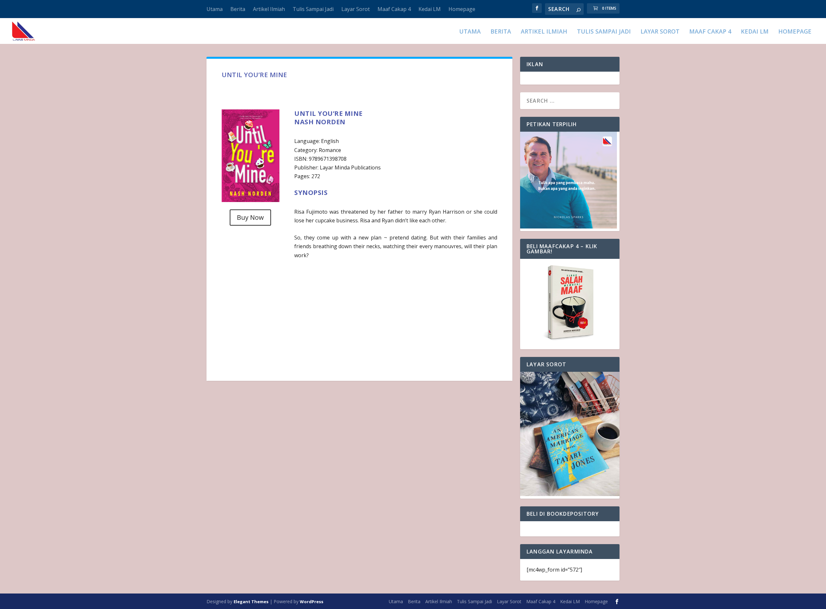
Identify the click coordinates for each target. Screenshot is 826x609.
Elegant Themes (251, 601)
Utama (214, 9)
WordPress (311, 601)
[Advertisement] (359, 317)
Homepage (461, 9)
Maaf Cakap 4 (394, 9)
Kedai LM (429, 9)
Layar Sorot (355, 9)
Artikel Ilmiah (269, 9)
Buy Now (250, 217)
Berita (237, 9)
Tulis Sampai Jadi (313, 9)
